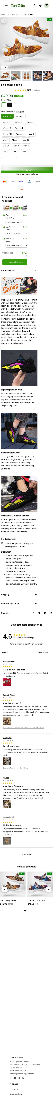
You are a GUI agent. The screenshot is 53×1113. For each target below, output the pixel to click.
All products (12, 14)
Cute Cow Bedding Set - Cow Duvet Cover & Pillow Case (23, 728)
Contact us (14, 1089)
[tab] (25, 910)
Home (2, 14)
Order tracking (16, 1094)
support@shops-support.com (22, 1074)
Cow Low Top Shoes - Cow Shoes (15, 768)
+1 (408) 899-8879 (18, 1071)
